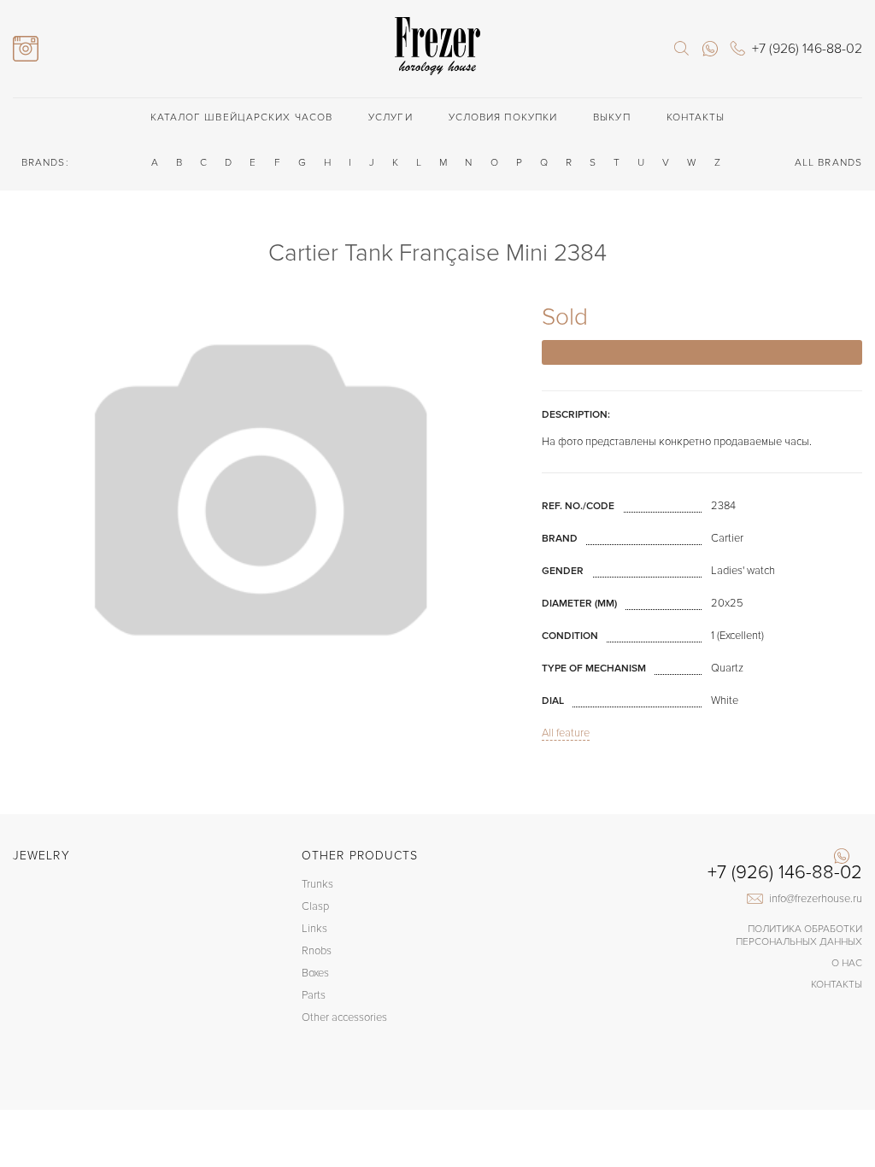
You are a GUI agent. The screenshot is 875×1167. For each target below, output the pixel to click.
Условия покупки (503, 117)
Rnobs (317, 951)
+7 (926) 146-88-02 (785, 873)
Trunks (317, 884)
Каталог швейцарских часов (241, 117)
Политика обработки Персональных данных (799, 935)
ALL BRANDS (828, 162)
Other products (360, 855)
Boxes (315, 973)
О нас (846, 963)
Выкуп (612, 117)
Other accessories (344, 1017)
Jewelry (41, 855)
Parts (314, 995)
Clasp (315, 906)
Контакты (696, 117)
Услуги (390, 117)
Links (314, 928)
